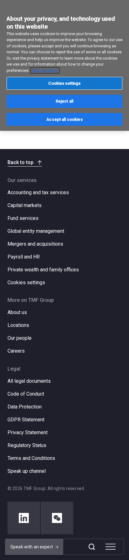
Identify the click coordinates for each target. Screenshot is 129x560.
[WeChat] (57, 518)
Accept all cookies (64, 119)
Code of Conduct (26, 394)
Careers (16, 351)
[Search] (91, 547)
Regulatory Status (27, 445)
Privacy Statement (28, 432)
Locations (18, 325)
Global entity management (36, 231)
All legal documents (29, 381)
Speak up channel (27, 471)
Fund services (23, 218)
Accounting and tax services (38, 192)
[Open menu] (111, 547)
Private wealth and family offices (43, 270)
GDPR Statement (26, 420)
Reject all (64, 101)
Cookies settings (26, 282)
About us (17, 312)
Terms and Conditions (31, 458)
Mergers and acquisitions (35, 244)
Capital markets (25, 205)
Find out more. (45, 70)
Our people (20, 338)
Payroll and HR (24, 257)
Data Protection (25, 407)
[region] (64, 65)
